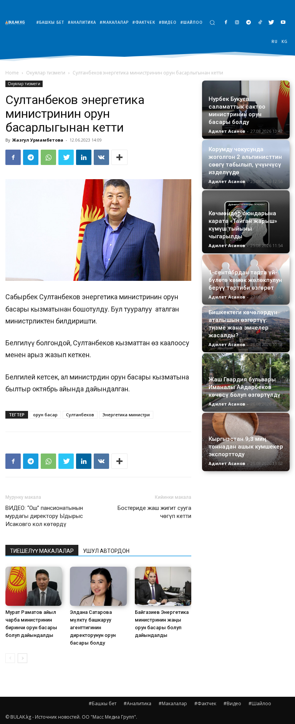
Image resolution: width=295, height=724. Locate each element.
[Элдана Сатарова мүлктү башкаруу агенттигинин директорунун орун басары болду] (98, 586)
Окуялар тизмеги (45, 72)
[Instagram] (237, 23)
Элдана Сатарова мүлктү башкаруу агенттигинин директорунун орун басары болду (93, 627)
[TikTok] (260, 23)
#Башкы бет (102, 703)
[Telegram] (248, 23)
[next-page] (22, 658)
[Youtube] (283, 23)
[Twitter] (271, 23)
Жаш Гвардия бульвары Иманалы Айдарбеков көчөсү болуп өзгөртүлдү (244, 387)
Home (12, 72)
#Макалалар (173, 703)
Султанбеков (80, 414)
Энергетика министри (126, 414)
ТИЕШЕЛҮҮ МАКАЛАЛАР (42, 551)
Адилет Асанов (227, 131)
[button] (212, 22)
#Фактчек (205, 703)
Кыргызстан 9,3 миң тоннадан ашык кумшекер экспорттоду (246, 446)
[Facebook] (225, 23)
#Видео (232, 703)
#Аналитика (137, 703)
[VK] (101, 157)
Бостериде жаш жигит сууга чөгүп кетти (154, 512)
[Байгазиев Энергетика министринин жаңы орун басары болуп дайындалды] (163, 586)
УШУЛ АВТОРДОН (106, 551)
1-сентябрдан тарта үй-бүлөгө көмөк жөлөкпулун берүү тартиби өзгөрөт (245, 280)
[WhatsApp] (48, 157)
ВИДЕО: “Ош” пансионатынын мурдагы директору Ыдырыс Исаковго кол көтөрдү (44, 516)
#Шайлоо (260, 703)
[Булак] (16, 22)
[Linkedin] (83, 157)
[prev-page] (10, 658)
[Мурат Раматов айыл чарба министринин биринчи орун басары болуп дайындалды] (33, 586)
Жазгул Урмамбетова (37, 140)
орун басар (45, 414)
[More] (119, 157)
